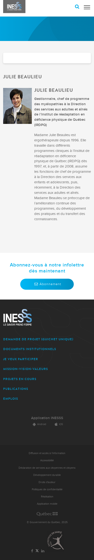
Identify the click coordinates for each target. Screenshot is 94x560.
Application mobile (47, 503)
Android (41, 424)
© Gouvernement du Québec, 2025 (47, 522)
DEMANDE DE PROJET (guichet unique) (38, 339)
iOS (61, 424)
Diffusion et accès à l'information (47, 453)
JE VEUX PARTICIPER (20, 359)
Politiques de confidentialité (47, 489)
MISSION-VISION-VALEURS (25, 369)
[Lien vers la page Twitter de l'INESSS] (37, 551)
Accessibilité (47, 460)
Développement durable (47, 475)
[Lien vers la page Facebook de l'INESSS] (32, 551)
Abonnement (50, 284)
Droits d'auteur (47, 482)
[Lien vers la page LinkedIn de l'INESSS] (43, 551)
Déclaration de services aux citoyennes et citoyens (47, 467)
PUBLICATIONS (15, 389)
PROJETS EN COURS (19, 379)
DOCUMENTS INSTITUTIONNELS (29, 349)
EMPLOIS (10, 398)
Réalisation (47, 496)
